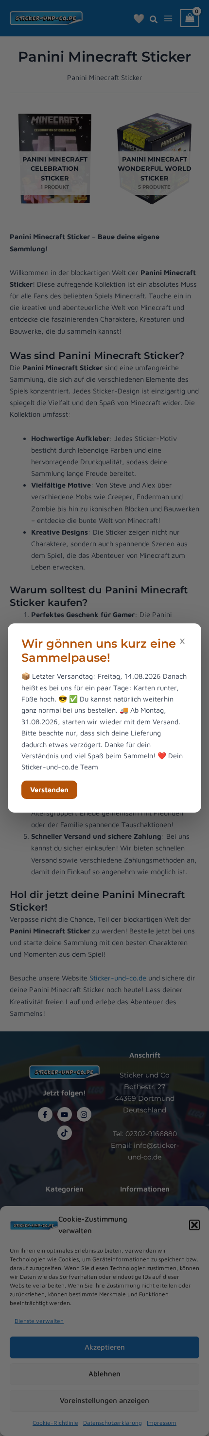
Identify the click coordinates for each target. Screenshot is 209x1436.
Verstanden (49, 789)
